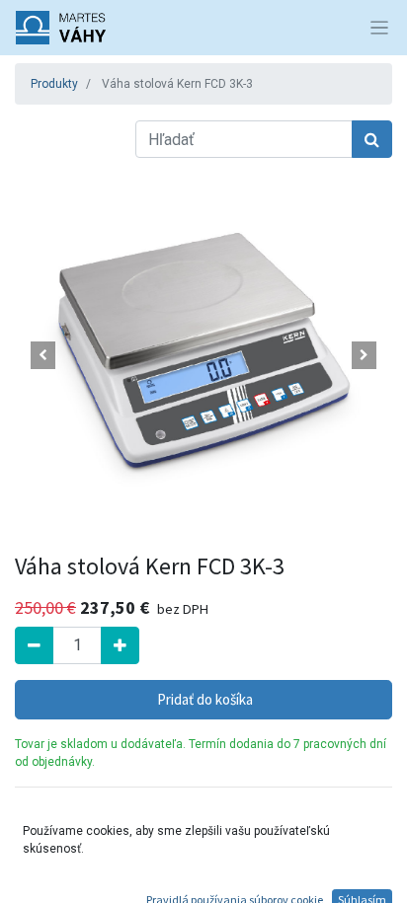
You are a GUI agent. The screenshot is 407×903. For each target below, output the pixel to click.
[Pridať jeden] (120, 645)
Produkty (54, 84)
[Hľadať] (372, 139)
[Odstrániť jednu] (34, 645)
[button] (43, 355)
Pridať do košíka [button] (203, 699)
